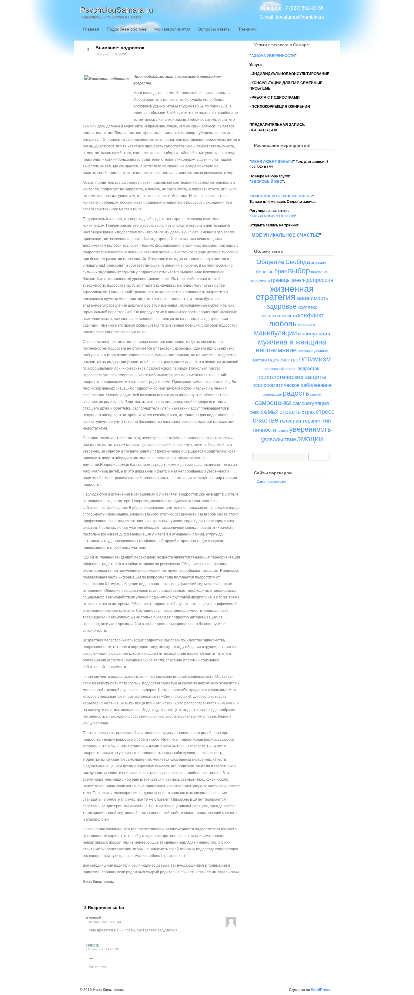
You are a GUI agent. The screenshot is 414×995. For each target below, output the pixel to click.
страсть (290, 412)
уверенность (310, 429)
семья (270, 411)
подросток (308, 368)
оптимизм (315, 359)
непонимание (276, 350)
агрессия (319, 262)
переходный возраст (281, 369)
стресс (325, 411)
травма (282, 430)
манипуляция (314, 334)
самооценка (273, 403)
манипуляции (275, 333)
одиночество (283, 360)
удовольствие (278, 440)
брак (280, 271)
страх (308, 412)
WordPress (320, 990)
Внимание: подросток (119, 47)
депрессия (319, 280)
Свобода (297, 262)
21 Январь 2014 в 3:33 (102, 949)
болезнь (264, 271)
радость (296, 393)
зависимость (312, 298)
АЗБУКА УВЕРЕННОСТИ (273, 56)
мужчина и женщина (292, 342)
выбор (299, 271)
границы (281, 280)
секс (254, 412)
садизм (315, 394)
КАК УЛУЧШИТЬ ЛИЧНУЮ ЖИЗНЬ (281, 196)
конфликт (311, 315)
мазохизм (306, 325)
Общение (270, 261)
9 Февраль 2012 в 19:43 (103, 922)
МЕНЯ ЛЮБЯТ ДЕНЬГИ (272, 162)
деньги (298, 280)
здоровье (282, 306)
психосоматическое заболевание (292, 385)
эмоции (310, 438)
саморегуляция (310, 403)
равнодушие (272, 394)
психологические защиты (291, 377)
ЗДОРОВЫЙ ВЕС (266, 182)
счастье (266, 420)
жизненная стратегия (285, 293)
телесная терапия (300, 421)
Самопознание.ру (271, 481)
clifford (92, 945)
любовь (283, 323)
